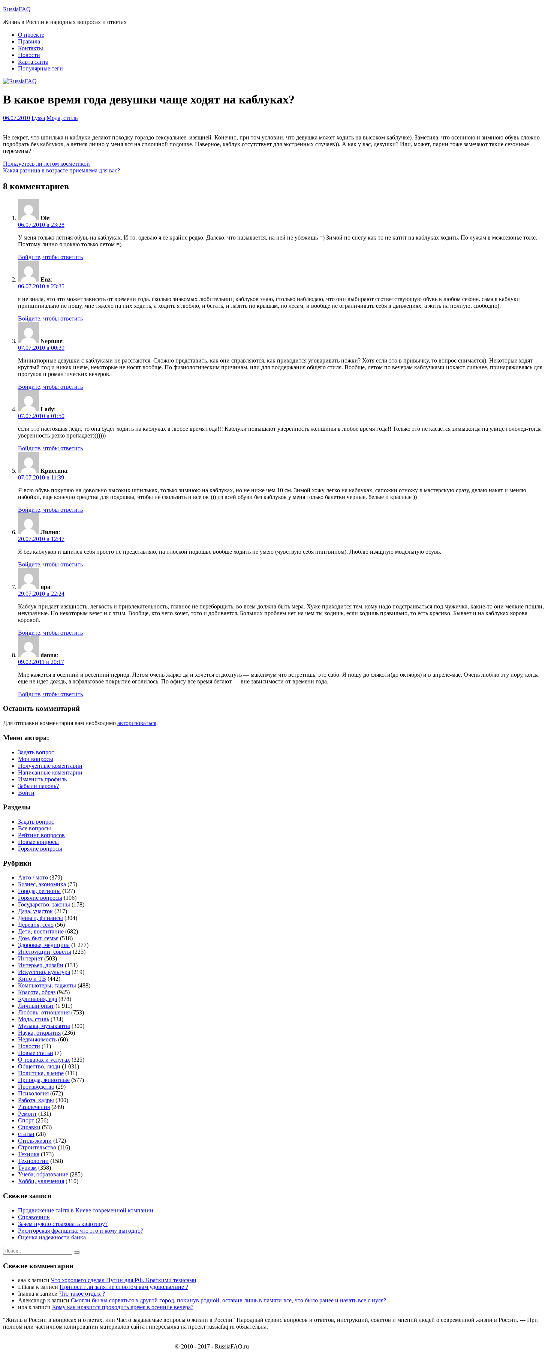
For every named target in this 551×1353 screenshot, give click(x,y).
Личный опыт (36, 1005)
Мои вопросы (35, 759)
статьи (26, 1134)
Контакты (30, 48)
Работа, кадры (36, 1100)
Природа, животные (44, 1080)
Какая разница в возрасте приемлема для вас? (61, 170)
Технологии (33, 1161)
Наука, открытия (39, 1032)
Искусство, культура (44, 972)
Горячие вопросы (40, 848)
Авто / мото (33, 877)
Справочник (34, 1217)
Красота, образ (36, 992)
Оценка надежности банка (52, 1237)
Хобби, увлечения (41, 1181)
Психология (33, 1093)
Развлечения (34, 1107)
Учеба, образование (43, 1174)
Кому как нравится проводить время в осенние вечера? (122, 1307)
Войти (26, 793)
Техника (28, 1154)
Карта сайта (33, 61)
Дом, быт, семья (38, 938)
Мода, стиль (62, 118)
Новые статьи (35, 1053)
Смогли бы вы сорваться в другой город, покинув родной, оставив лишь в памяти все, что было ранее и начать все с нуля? (228, 1300)
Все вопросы (34, 828)
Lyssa (38, 118)
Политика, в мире (41, 1073)
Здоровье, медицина (44, 945)
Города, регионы (39, 891)
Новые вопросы (38, 842)
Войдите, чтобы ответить (50, 257)
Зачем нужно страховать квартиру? (63, 1224)
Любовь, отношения (44, 1012)
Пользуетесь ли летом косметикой (46, 163)
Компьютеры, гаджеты (47, 985)
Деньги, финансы (40, 918)
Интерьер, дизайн (40, 965)
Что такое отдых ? (82, 1293)
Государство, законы (44, 904)
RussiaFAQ (17, 9)
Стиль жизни (35, 1140)
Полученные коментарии (50, 766)
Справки (29, 1127)
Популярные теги (40, 68)
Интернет (30, 958)
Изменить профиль (42, 779)
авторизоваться (136, 723)
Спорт (26, 1120)
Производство (36, 1086)
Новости (29, 55)
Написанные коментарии (50, 772)
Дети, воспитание (41, 931)
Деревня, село (36, 924)
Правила (29, 41)
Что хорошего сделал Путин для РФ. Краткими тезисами (123, 1280)
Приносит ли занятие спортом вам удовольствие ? (124, 1287)
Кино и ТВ (32, 978)
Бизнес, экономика (42, 884)
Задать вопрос (36, 752)
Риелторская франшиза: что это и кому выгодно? (80, 1230)
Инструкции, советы (44, 951)
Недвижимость (37, 1039)
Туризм (27, 1167)
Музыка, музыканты (44, 1026)
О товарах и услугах (44, 1059)
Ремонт (27, 1113)
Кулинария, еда (37, 999)
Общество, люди (39, 1066)
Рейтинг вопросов (41, 835)
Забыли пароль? (38, 786)
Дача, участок (35, 911)
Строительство (37, 1147)
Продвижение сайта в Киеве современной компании (85, 1210)
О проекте (31, 34)
